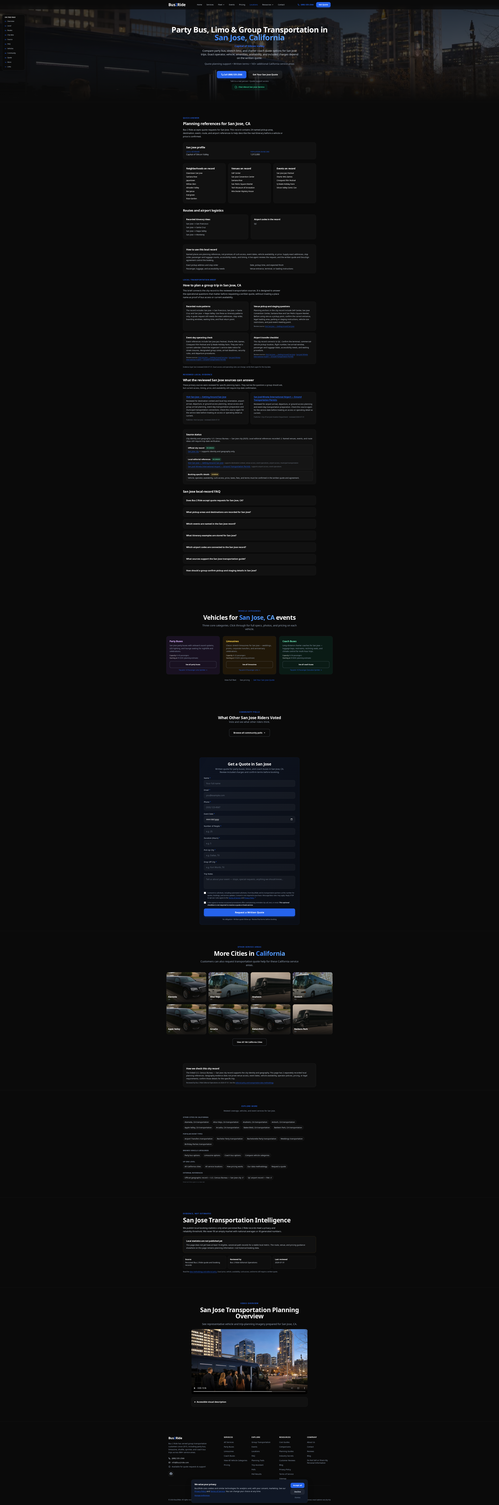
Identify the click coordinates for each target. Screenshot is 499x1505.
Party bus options (192, 1155)
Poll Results (257, 1474)
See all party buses (193, 664)
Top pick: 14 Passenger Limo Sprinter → (193, 670)
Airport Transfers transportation (199, 1138)
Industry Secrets (286, 1456)
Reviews (310, 1451)
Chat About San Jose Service (251, 87)
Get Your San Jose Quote (265, 74)
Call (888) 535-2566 (233, 74)
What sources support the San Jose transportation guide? (216, 558)
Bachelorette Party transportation (261, 1138)
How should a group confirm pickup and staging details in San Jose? (221, 570)
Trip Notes (208, 874)
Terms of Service (235, 898)
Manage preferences (202, 1495)
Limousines (229, 1451)
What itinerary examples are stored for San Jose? (211, 535)
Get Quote (323, 4)
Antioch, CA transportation (283, 1122)
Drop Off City (210, 862)
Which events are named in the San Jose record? (211, 523)
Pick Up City (210, 850)
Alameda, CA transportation (197, 1122)
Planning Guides (286, 1451)
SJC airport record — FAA (259, 1177)
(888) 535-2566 (178, 1458)
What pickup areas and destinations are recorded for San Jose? (218, 512)
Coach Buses (229, 1456)
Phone (207, 802)
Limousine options (212, 1155)
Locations (254, 4)
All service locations (213, 1166)
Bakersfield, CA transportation (257, 1127)
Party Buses (229, 1447)
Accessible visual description (211, 1401)
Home (199, 4)
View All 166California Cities (249, 1042)
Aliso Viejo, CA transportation (226, 1122)
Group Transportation (261, 1442)
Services (210, 4)
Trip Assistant (257, 1465)
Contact (281, 4)
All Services (229, 1442)
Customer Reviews (287, 1460)
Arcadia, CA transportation (227, 1127)
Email (207, 790)
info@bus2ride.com (180, 1462)
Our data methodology (257, 1166)
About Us (311, 1442)
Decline (297, 1491)
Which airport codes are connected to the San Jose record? (216, 547)
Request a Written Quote (249, 912)
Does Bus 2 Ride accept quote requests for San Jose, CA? (214, 500)
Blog (281, 1465)
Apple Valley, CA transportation (198, 1127)
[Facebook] (171, 1473)
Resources (266, 4)
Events (232, 4)
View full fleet (230, 680)
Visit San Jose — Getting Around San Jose (279, 326)
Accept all (297, 1485)
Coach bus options (233, 1155)
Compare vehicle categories (257, 1155)
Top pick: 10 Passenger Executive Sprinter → (306, 670)
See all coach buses (306, 664)
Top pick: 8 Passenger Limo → (249, 670)
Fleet (220, 4)
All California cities (193, 1166)
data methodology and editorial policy (203, 1272)
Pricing (242, 4)
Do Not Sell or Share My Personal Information (317, 1461)
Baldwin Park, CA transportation (288, 1127)
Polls (254, 1469)
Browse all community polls (248, 732)
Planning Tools (258, 1460)
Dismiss (297, 1497)
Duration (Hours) (212, 838)
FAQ (253, 1456)
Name (207, 778)
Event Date (209, 814)
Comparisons (285, 1447)
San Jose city (193, 451)
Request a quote (279, 1166)
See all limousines (249, 664)
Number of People (212, 826)
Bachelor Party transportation (230, 1138)
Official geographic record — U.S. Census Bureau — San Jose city (213, 1177)
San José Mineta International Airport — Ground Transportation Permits (213, 358)
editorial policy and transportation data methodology (254, 1083)
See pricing (245, 680)
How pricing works (235, 1166)
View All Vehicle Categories (235, 1460)
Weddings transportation (292, 1138)
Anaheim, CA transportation (255, 1122)
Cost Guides (284, 1442)
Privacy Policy (249, 898)
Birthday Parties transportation (198, 1144)
